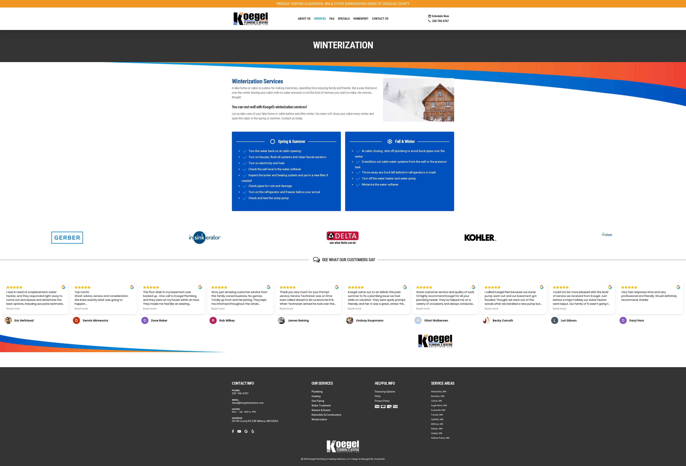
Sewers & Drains (321, 410)
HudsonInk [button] (379, 459)
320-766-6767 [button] (440, 21)
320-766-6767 (240, 393)
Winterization (319, 419)
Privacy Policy (382, 400)
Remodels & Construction (326, 414)
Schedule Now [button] (440, 16)
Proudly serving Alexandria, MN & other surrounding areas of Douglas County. (343, 4)
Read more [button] (13, 308)
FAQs (378, 396)
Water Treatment (321, 405)
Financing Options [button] (385, 391)
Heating (316, 396)
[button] (320, 18)
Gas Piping (318, 400)
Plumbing (317, 391)
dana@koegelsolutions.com (248, 402)
